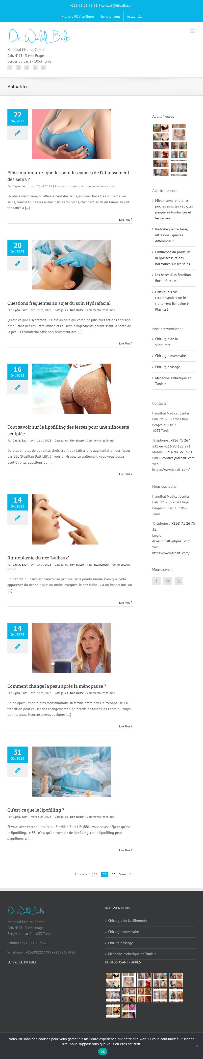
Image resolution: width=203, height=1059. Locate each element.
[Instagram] (18, 67)
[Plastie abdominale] (160, 995)
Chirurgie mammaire (170, 355)
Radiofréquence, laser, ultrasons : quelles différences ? (171, 235)
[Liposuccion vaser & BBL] (160, 150)
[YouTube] (26, 67)
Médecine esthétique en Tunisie (132, 954)
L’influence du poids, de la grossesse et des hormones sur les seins (173, 258)
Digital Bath (19, 186)
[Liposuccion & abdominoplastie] (160, 168)
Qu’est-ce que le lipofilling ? (35, 810)
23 (113, 874)
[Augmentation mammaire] (160, 132)
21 (96, 874)
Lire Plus (124, 219)
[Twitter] (35, 67)
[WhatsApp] (43, 67)
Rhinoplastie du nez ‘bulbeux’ (38, 558)
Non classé (77, 186)
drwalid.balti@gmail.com (171, 541)
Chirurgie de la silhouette (127, 920)
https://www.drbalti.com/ (171, 469)
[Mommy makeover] (178, 132)
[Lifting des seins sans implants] (178, 150)
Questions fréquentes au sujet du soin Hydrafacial (59, 303)
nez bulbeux (101, 564)
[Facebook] (9, 67)
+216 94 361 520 (178, 452)
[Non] (196, 1045)
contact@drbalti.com (117, 5)
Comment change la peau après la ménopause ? (56, 686)
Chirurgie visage (167, 367)
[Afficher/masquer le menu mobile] (193, 31)
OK (103, 1052)
